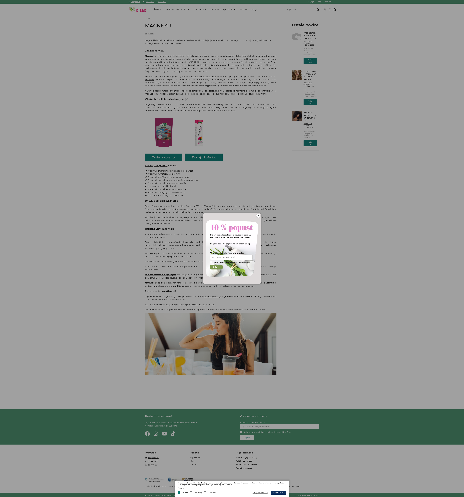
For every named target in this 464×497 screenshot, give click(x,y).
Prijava (216, 267)
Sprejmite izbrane (260, 493)
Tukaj (248, 262)
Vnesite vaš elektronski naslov (227, 253)
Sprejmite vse (278, 493)
